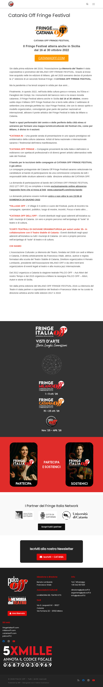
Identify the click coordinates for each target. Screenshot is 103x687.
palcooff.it (7, 636)
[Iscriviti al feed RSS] (78, 680)
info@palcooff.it (78, 595)
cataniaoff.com (9, 633)
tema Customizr (42, 683)
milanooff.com (9, 630)
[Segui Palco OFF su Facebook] (4, 641)
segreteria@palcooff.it (81, 592)
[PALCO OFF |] (11, 4)
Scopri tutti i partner (51, 526)
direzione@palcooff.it (80, 590)
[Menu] (93, 4)
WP (19, 683)
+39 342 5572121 (78, 585)
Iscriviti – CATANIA (53, 556)
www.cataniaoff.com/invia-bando (64, 190)
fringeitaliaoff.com (11, 627)
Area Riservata (18, 613)
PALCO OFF (20, 679)
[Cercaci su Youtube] (14, 641)
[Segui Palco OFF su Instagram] (9, 641)
